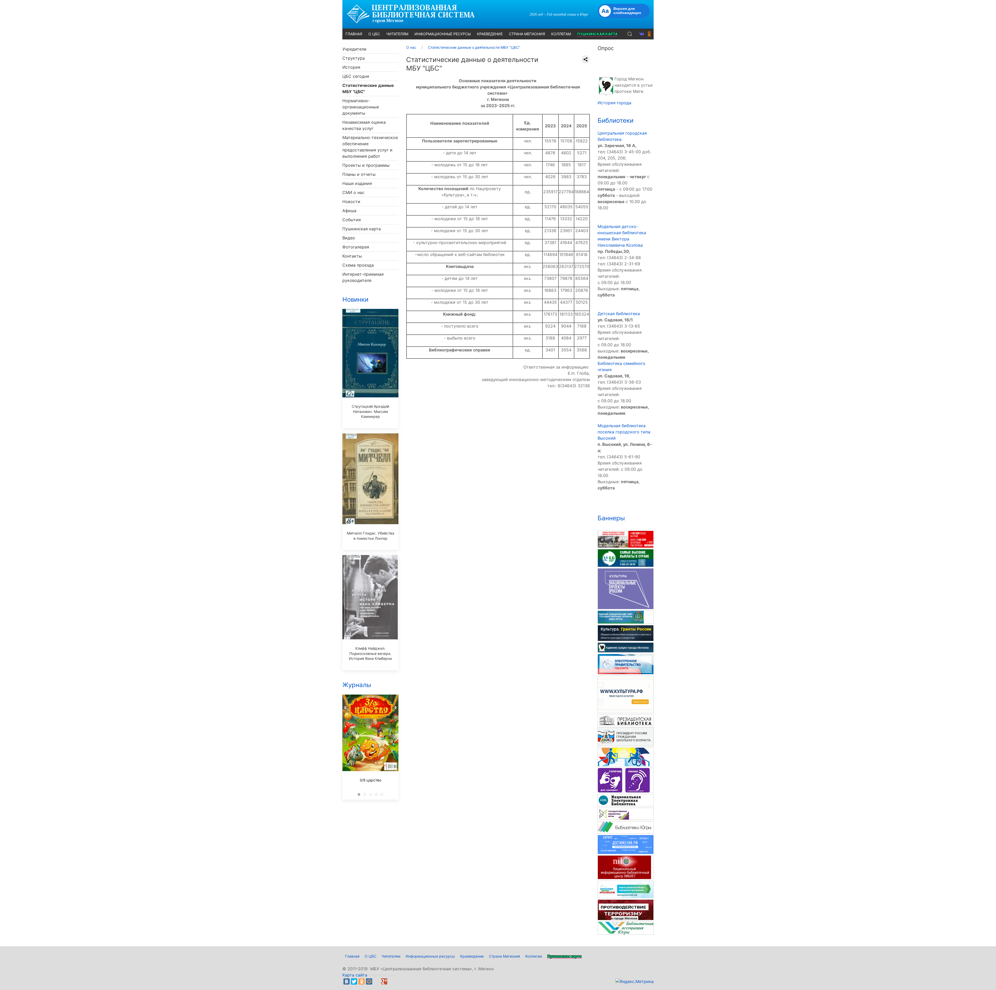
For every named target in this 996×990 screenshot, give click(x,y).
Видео (348, 237)
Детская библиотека (619, 313)
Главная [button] (353, 34)
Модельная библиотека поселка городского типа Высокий (624, 432)
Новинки (355, 299)
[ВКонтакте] (346, 981)
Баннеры (611, 518)
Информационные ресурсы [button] (442, 34)
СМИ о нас (353, 192)
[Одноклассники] (361, 981)
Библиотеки (615, 120)
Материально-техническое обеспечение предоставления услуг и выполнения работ (370, 147)
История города (614, 102)
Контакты (352, 256)
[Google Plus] (384, 981)
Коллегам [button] (561, 34)
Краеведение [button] (490, 34)
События (351, 219)
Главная (352, 956)
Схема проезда (358, 265)
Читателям (391, 956)
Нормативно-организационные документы (360, 107)
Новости (351, 201)
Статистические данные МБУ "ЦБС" (368, 88)
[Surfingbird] (392, 981)
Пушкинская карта (361, 228)
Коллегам (533, 956)
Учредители (354, 49)
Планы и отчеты (359, 174)
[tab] (359, 794)
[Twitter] (354, 981)
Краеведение (472, 956)
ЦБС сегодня (355, 76)
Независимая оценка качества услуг (364, 125)
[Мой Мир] (369, 981)
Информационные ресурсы (430, 956)
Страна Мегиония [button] (527, 34)
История (351, 67)
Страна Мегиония (504, 956)
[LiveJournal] (377, 981)
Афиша (349, 210)
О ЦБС (370, 956)
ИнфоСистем (382, 975)
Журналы (356, 685)
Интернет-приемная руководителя (363, 277)
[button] (629, 34)
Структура (353, 58)
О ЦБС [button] (374, 34)
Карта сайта (354, 975)
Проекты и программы (366, 165)
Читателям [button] (397, 34)
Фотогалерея (355, 247)
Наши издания (357, 183)
